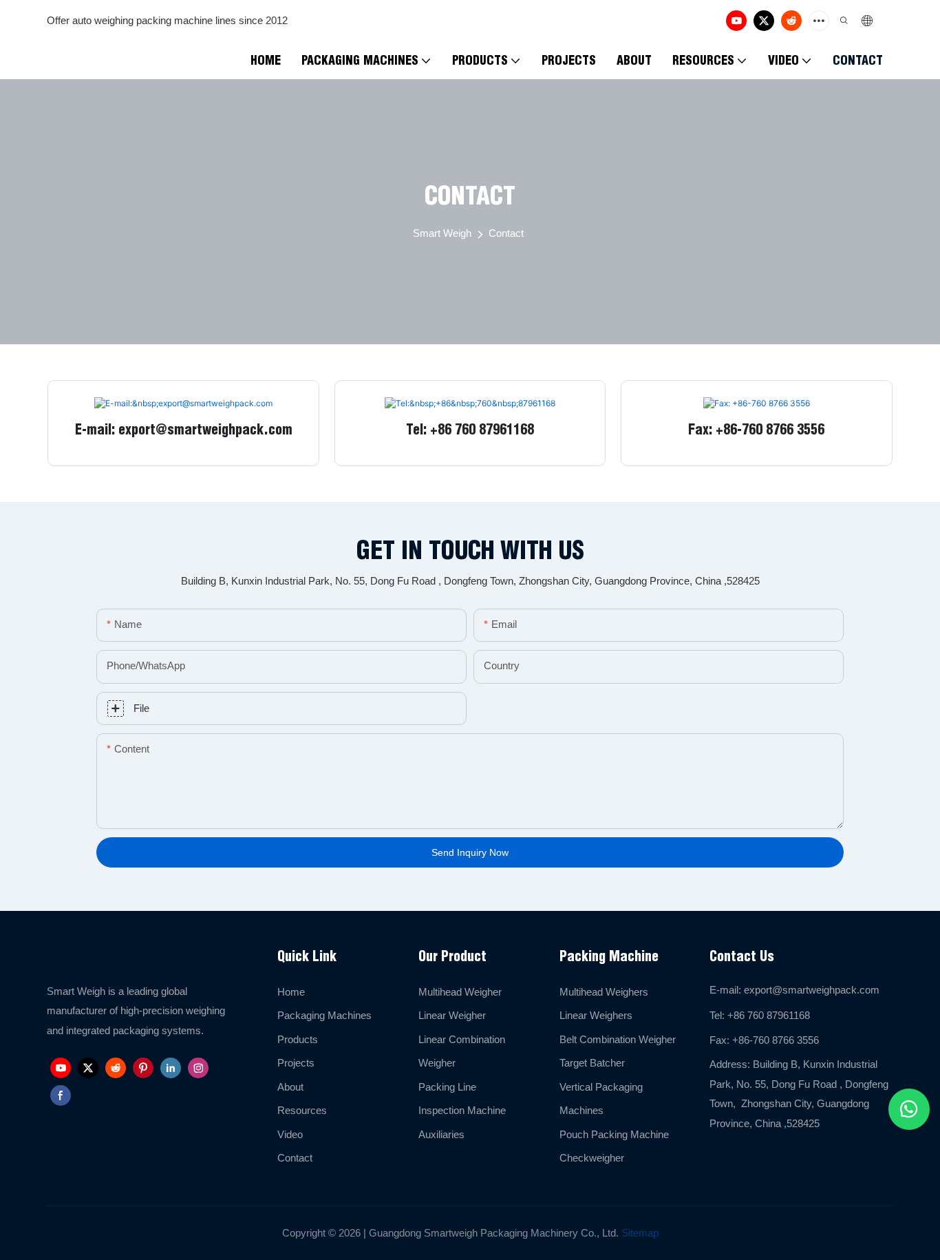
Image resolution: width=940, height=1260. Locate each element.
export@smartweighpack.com (811, 990)
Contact (506, 233)
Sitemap (639, 1233)
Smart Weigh (442, 233)
